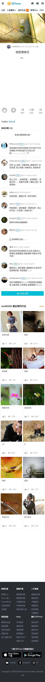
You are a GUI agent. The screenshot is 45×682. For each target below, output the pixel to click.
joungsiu (12, 218)
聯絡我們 (34, 626)
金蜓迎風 (27, 408)
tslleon (12, 192)
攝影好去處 (5, 622)
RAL (11, 263)
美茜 (26, 371)
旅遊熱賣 (4, 626)
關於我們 (34, 622)
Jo (25, 444)
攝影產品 (34, 598)
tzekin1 (12, 203)
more (42, 306)
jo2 (3, 444)
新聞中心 (4, 594)
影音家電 (34, 609)
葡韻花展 (5, 408)
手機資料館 (20, 601)
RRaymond (14, 143)
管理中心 (34, 10)
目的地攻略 (5, 629)
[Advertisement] (22, 84)
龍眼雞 (4, 371)
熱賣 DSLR (20, 637)
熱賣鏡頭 (19, 633)
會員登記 (34, 633)
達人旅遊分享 (6, 637)
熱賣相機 (19, 629)
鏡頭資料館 (20, 598)
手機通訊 (34, 601)
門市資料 (19, 622)
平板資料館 (20, 605)
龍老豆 (12, 230)
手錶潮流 (34, 613)
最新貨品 (19, 626)
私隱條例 (34, 641)
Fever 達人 (5, 598)
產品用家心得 (21, 609)
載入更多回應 (22, 293)
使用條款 (34, 637)
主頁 (3, 10)
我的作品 (23, 10)
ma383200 (15, 46)
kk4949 (12, 175)
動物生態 (12, 121)
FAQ (42, 10)
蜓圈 (26, 480)
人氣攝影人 (11, 10)
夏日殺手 (27, 517)
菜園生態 (5, 517)
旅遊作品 (4, 633)
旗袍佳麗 (5, 335)
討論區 (4, 609)
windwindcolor (15, 278)
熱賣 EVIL (20, 641)
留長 (11, 247)
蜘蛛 (26, 335)
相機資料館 (20, 594)
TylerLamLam (15, 160)
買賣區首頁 (35, 594)
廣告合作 (34, 629)
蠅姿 (4, 480)
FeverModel (6, 601)
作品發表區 (5, 605)
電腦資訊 (34, 605)
